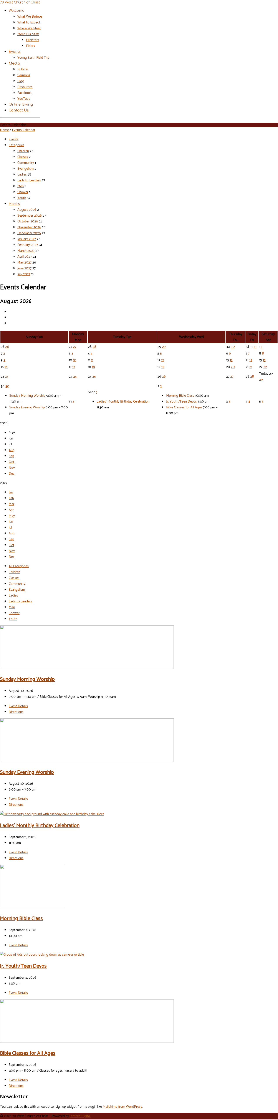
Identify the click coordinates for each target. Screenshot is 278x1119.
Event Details (18, 706)
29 (164, 347)
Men (20, 186)
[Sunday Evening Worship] (87, 761)
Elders (30, 46)
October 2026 (27, 221)
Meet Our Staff (28, 34)
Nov (12, 468)
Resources (25, 87)
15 (264, 360)
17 (73, 367)
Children (23, 151)
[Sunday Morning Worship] (87, 668)
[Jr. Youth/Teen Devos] (42, 955)
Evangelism (25, 169)
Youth (21, 198)
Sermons (23, 75)
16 (6, 367)
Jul (10, 527)
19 (162, 367)
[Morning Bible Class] (32, 907)
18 (93, 367)
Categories (16, 145)
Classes (22, 157)
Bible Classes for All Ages (184, 407)
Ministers (32, 40)
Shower (22, 192)
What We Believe (29, 17)
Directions (16, 712)
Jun (11, 522)
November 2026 (29, 227)
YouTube (23, 99)
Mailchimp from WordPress (122, 1107)
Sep (11, 456)
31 (254, 347)
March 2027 (26, 251)
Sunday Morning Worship (27, 396)
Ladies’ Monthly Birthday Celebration (123, 401)
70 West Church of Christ (20, 2)
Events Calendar (23, 130)
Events (15, 52)
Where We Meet (29, 28)
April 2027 (24, 257)
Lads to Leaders (29, 180)
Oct (11, 462)
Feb (11, 498)
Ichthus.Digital (80, 1116)
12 (162, 360)
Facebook (24, 93)
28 (94, 347)
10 (74, 360)
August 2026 (26, 210)
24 (75, 377)
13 (231, 360)
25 (94, 377)
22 (265, 367)
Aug (12, 450)
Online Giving (21, 104)
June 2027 (24, 268)
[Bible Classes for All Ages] (87, 1042)
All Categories (19, 566)
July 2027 (23, 274)
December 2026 (29, 233)
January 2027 (26, 239)
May (12, 516)
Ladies (22, 174)
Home (4, 130)
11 (92, 360)
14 (250, 360)
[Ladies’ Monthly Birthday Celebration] (52, 814)
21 (250, 367)
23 (6, 377)
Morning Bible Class (180, 396)
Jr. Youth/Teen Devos (181, 401)
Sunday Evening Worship (27, 407)
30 (233, 347)
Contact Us (19, 110)
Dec (12, 474)
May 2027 (24, 262)
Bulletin (22, 69)
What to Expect (28, 22)
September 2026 (29, 216)
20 (233, 367)
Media (14, 63)
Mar (11, 504)
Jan (11, 492)
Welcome (16, 11)
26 (7, 347)
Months (14, 204)
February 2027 (27, 245)
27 (74, 347)
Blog (20, 81)
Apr (11, 510)
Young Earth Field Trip (33, 58)
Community (25, 163)
